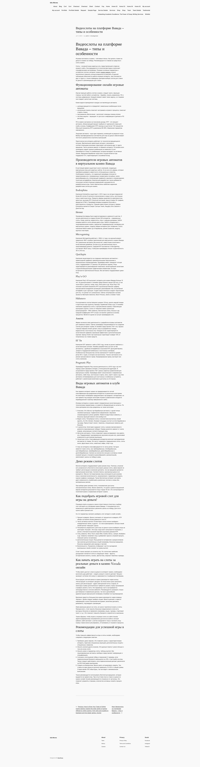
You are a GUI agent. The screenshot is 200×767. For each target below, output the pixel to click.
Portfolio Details (74, 10)
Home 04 (130, 6)
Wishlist (147, 14)
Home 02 (114, 6)
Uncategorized (94, 36)
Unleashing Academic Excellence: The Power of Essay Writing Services (120, 14)
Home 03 (122, 6)
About (55, 6)
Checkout (76, 6)
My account (146, 6)
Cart (65, 6)
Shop (118, 10)
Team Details (137, 10)
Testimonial (146, 10)
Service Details (103, 10)
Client (91, 6)
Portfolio (64, 10)
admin (87, 36)
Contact (97, 6)
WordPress (60, 758)
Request (83, 10)
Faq (103, 6)
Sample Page (92, 10)
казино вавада (105, 72)
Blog (60, 6)
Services (112, 10)
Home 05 (138, 6)
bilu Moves (54, 3)
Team (129, 10)
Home (108, 6)
